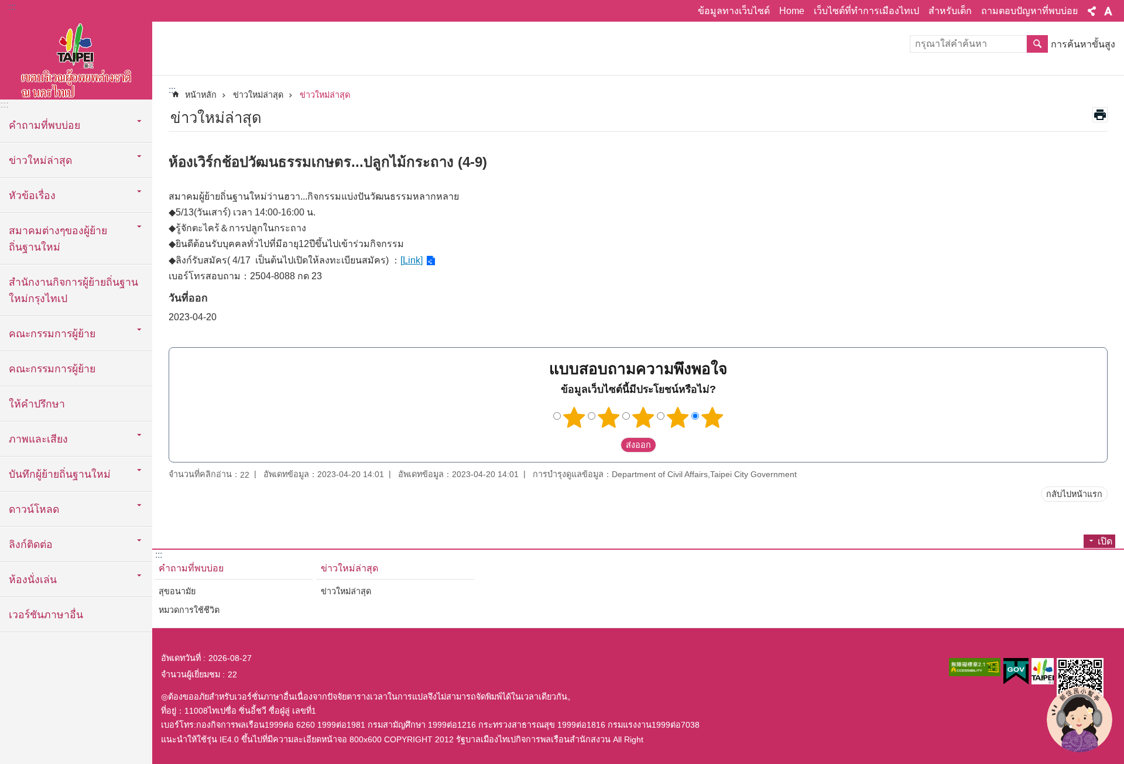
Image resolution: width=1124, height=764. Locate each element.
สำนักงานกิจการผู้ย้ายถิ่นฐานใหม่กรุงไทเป (73, 290)
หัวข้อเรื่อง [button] (32, 195)
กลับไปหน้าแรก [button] (1074, 494)
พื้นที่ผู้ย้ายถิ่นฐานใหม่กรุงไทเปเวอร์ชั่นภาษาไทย (76, 59)
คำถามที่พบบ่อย (191, 568)
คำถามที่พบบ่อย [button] (44, 125)
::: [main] (172, 90)
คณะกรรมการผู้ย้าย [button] (52, 334)
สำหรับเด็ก (950, 11)
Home (791, 11)
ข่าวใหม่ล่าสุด (258, 95)
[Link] (411, 260)
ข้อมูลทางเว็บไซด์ (734, 11)
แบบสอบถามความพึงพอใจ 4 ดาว (678, 417)
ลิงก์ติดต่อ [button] (31, 544)
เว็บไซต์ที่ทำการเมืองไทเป (866, 11)
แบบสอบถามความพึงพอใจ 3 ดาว (643, 417)
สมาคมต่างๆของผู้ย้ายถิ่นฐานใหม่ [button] (58, 239)
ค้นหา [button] (1037, 44)
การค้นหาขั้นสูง (1083, 44)
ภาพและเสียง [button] (38, 439)
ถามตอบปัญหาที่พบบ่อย (1029, 11)
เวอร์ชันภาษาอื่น (46, 615)
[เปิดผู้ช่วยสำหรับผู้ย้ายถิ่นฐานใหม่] (1079, 719)
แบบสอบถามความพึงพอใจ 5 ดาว (712, 417)
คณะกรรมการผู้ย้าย (52, 369)
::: (12, 7)
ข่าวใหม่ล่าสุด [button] (40, 160)
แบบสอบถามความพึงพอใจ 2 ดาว (609, 417)
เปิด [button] (1105, 541)
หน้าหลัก (201, 95)
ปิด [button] (1092, 11)
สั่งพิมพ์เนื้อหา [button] (1100, 114)
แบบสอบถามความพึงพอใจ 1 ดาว (574, 417)
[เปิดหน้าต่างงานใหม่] (974, 667)
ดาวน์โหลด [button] (34, 509)
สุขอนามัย (177, 591)
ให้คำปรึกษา (37, 404)
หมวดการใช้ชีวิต (189, 610)
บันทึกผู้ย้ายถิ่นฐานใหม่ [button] (60, 474)
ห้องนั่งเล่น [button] (33, 579)
